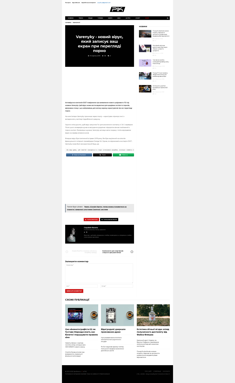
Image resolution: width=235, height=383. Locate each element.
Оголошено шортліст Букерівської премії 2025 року (160, 87)
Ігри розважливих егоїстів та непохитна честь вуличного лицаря (111, 339)
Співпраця (157, 371)
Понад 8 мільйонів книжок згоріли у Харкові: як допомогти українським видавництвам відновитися (161, 33)
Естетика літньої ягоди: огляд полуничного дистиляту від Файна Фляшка (153, 332)
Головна (68, 22)
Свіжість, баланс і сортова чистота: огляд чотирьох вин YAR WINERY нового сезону (75, 345)
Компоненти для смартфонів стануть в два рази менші (112, 251)
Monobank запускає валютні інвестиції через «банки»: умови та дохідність (160, 48)
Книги (110, 18)
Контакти (166, 371)
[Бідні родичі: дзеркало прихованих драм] (117, 315)
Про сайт (148, 371)
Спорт (137, 18)
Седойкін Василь (91, 227)
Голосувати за (92, 219)
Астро (128, 18)
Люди (90, 18)
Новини (70, 18)
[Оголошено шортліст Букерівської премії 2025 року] (145, 88)
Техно (81, 18)
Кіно (119, 18)
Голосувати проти (110, 219)
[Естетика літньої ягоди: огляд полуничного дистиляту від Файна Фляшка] (153, 315)
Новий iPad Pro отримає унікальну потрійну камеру (84, 251)
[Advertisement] (99, 84)
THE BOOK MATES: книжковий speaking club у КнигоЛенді (161, 61)
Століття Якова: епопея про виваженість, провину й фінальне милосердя (74, 354)
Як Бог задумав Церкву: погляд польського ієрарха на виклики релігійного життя (112, 349)
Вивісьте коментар (74, 291)
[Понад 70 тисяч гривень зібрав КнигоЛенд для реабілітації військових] (145, 76)
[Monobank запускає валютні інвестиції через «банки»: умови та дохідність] (145, 48)
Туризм (100, 18)
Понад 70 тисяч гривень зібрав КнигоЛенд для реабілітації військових (160, 74)
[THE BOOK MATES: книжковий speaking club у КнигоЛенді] (145, 63)
